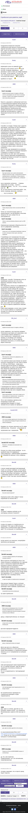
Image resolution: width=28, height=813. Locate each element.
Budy (14, 60)
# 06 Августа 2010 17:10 (6, 745)
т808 (14, 84)
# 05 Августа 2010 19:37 (6, 637)
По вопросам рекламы (11, 805)
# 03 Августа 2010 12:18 (6, 87)
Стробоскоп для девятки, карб (11, 17)
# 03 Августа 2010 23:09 (6, 321)
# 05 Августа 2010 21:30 (6, 662)
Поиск (19, 805)
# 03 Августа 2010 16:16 (6, 275)
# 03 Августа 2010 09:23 (6, 43)
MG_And (14, 318)
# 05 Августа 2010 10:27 (6, 550)
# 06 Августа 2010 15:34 (6, 704)
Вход (4, 9)
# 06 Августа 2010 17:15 (6, 768)
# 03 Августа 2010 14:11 (6, 167)
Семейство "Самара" (21, 20)
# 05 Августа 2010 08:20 (6, 521)
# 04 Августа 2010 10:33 (6, 351)
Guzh (14, 39)
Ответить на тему (20, 34)
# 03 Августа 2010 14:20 (6, 201)
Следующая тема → (17, 22)
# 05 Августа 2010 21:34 (6, 681)
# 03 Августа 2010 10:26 (6, 63)
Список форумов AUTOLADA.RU (8, 20)
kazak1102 (13, 410)
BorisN (14, 462)
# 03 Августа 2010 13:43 (6, 123)
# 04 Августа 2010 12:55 (6, 413)
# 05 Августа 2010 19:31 (6, 602)
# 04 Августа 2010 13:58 (6, 465)
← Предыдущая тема (6, 22)
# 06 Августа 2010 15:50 (6, 722)
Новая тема (6, 34)
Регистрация (6, 6)
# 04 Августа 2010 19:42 (6, 507)
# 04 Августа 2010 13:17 (6, 439)
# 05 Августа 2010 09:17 (6, 537)
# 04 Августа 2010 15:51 (6, 487)
